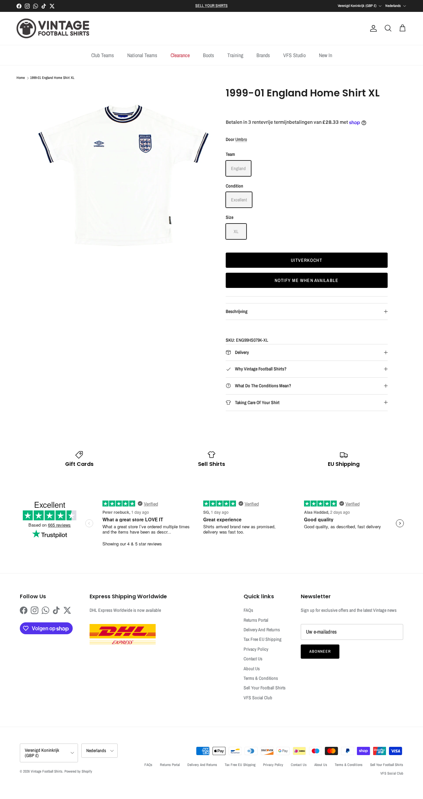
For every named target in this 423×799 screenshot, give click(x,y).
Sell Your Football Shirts (265, 688)
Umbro (241, 139)
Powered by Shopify (78, 771)
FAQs (248, 610)
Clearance (180, 55)
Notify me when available (306, 280)
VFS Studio (294, 55)
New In (325, 55)
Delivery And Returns (262, 630)
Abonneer (320, 651)
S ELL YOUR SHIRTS (211, 5)
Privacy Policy (256, 649)
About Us (252, 669)
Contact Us (253, 659)
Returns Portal (256, 620)
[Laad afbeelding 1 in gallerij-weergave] (123, 174)
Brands (263, 55)
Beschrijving (237, 311)
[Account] (372, 28)
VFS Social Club (258, 698)
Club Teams (102, 55)
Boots (208, 55)
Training (235, 55)
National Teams (142, 55)
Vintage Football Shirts (46, 771)
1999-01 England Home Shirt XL (52, 78)
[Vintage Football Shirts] (53, 28)
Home (21, 78)
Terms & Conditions (261, 678)
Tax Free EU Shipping (263, 639)
